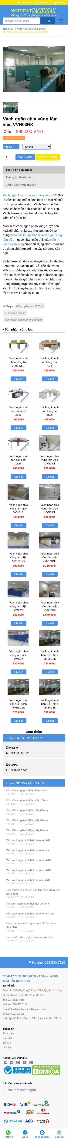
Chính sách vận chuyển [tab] (21, 184)
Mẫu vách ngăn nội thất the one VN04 (28, 860)
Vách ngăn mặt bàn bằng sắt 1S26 (18, 460)
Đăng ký (61, 3)
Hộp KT (8, 146)
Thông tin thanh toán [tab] (19, 177)
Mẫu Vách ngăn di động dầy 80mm (27, 810)
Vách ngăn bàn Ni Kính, (30, 306)
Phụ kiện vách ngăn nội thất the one (27, 903)
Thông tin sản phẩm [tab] (19, 169)
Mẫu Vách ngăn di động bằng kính (26, 790)
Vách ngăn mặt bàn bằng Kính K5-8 (50, 362)
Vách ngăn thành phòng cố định (23, 319)
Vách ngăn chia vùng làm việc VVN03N (49, 508)
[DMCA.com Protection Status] (46, 1069)
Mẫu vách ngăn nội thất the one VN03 (28, 879)
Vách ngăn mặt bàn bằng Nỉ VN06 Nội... (18, 362)
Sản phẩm (8, 1038)
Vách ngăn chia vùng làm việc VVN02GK (49, 606)
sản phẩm (25, 3)
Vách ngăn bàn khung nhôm (31, 29)
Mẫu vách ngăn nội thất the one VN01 (28, 870)
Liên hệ (7, 1047)
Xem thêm (34, 732)
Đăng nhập (42, 3)
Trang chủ (8, 29)
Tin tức (7, 1042)
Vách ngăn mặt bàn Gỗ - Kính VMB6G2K (50, 655)
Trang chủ (8, 1033)
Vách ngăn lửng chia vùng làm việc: (27, 195)
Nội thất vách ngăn (22, 1090)
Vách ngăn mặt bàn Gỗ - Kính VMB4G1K (50, 704)
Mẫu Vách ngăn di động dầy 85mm (27, 820)
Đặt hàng (25, 157)
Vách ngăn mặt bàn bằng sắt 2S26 (50, 411)
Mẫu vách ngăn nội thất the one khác (28, 850)
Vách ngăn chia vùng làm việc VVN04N (49, 460)
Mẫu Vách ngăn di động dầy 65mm (27, 830)
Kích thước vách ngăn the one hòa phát (29, 937)
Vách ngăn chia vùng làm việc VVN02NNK (49, 557)
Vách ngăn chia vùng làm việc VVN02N (18, 606)
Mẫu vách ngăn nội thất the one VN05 (28, 840)
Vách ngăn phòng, (15, 312)
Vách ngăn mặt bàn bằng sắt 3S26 (18, 411)
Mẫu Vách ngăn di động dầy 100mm (27, 800)
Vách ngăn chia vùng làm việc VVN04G (18, 508)
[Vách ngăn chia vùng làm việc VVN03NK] (34, 69)
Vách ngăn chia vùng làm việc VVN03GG (18, 557)
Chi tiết (18, 378)
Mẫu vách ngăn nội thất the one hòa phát (30, 913)
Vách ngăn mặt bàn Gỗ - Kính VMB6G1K (18, 704)
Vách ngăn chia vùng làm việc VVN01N (18, 655)
